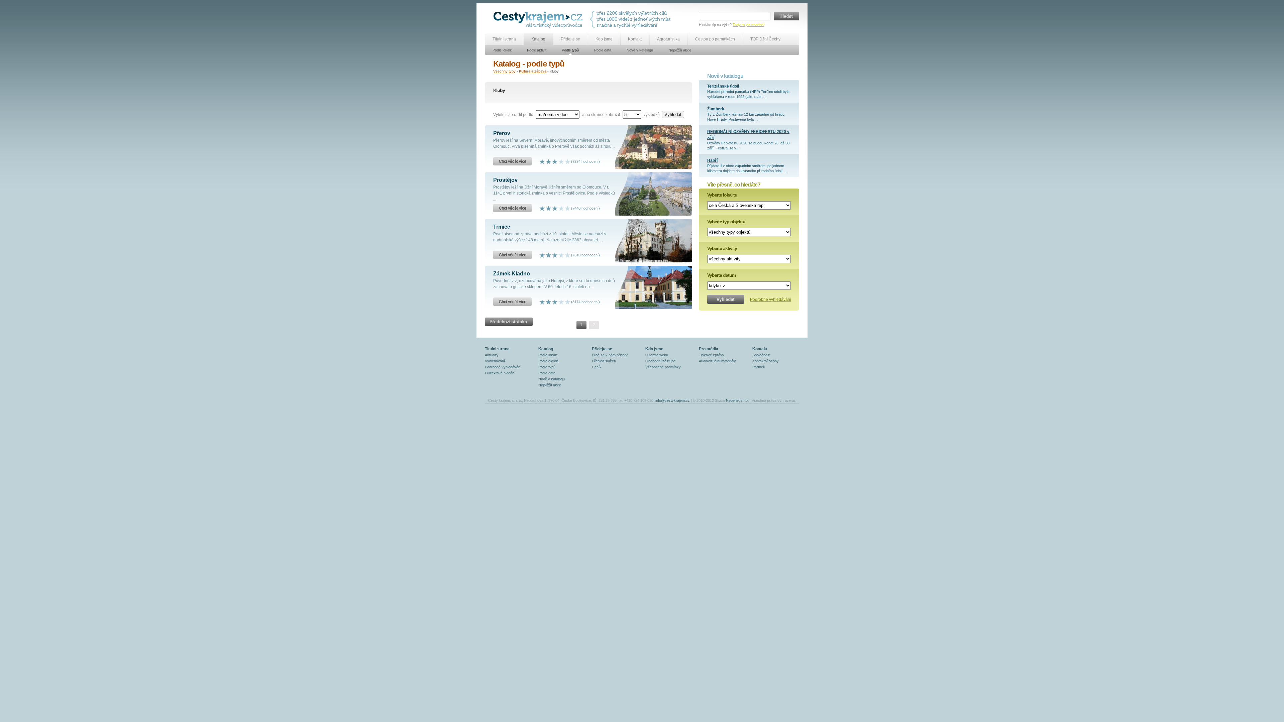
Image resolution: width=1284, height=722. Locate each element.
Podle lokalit (502, 50)
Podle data (602, 50)
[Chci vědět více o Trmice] (512, 255)
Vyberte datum (721, 275)
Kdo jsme (604, 39)
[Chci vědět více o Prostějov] (512, 208)
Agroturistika (668, 39)
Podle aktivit (536, 50)
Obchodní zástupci (660, 361)
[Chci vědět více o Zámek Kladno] (512, 302)
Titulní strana (504, 39)
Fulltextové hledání (500, 373)
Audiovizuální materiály (717, 361)
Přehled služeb (604, 361)
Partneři (758, 367)
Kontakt (635, 39)
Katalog (538, 39)
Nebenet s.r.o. (737, 400)
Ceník (597, 367)
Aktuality (492, 355)
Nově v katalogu (640, 50)
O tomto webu (656, 355)
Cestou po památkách (715, 39)
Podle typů (570, 50)
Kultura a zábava (532, 71)
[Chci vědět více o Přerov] (512, 161)
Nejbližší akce (679, 50)
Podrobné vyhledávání (770, 299)
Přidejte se (570, 39)
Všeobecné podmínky (663, 367)
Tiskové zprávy (711, 355)
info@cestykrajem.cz (672, 400)
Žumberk (715, 109)
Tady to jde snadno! (748, 25)
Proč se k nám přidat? (610, 355)
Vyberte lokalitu (722, 195)
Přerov (501, 133)
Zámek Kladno (511, 273)
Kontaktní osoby (765, 361)
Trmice (501, 227)
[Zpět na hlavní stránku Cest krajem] (539, 19)
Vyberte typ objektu (726, 221)
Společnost (761, 355)
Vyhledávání (495, 361)
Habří (712, 160)
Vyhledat (672, 114)
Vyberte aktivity (722, 248)
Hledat (786, 16)
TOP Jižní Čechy (765, 39)
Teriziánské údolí (723, 86)
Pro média (708, 349)
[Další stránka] (509, 319)
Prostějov (505, 180)
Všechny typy (504, 71)
